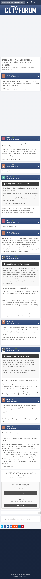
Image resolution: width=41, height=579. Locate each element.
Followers (19, 512)
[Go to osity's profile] (3, 76)
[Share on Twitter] (2, 526)
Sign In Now (20, 505)
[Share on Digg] (8, 526)
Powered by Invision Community (20, 576)
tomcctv (9, 256)
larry (8, 137)
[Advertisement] (20, 36)
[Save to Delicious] (11, 526)
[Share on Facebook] (5, 526)
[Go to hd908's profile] (3, 177)
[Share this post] (38, 77)
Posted (13, 77)
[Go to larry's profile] (3, 138)
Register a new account (20, 493)
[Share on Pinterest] (22, 526)
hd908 (8, 176)
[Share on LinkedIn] (19, 526)
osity (5, 67)
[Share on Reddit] (13, 526)
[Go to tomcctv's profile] (3, 257)
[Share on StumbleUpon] (16, 526)
